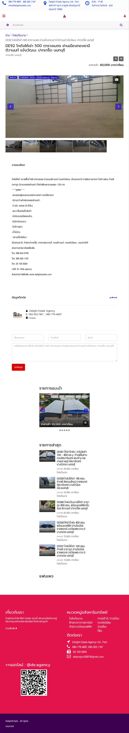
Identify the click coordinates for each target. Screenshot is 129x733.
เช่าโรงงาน (85, 397)
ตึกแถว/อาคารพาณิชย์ (80, 622)
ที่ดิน (100, 630)
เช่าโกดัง (61, 397)
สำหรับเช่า (47, 397)
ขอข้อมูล (18, 367)
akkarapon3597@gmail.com (88, 656)
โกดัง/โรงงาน (75, 618)
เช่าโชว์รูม (78, 397)
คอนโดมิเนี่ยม (104, 622)
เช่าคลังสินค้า (54, 397)
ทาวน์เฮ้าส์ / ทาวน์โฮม (108, 618)
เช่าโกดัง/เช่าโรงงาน (70, 397)
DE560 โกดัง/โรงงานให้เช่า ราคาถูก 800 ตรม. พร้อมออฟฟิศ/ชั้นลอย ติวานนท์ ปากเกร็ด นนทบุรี (73, 505)
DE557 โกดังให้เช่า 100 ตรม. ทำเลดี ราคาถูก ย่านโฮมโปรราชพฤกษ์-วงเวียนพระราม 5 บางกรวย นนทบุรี (71, 551)
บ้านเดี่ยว (102, 626)
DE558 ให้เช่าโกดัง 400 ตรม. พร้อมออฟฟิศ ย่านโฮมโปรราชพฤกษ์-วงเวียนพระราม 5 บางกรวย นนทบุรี (71, 527)
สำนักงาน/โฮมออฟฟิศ (80, 626)
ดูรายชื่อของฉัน (113, 297)
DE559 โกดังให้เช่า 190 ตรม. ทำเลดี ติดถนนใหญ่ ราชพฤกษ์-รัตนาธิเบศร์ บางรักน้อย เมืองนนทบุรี (72, 483)
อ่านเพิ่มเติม (11, 628)
